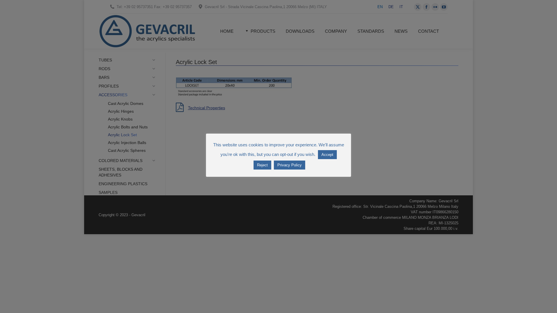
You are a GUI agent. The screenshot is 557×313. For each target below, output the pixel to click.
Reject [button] (262, 165)
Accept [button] (327, 154)
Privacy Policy (289, 165)
